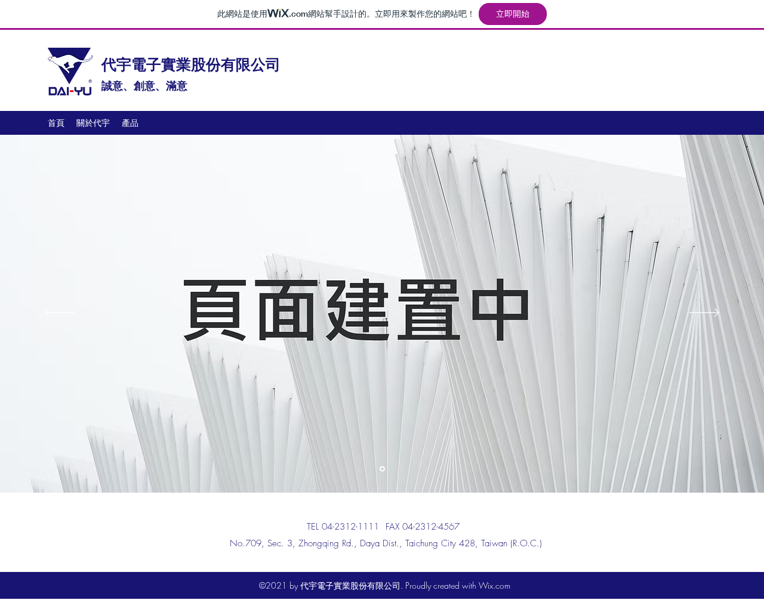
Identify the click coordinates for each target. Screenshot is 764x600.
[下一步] (704, 313)
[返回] (60, 313)
